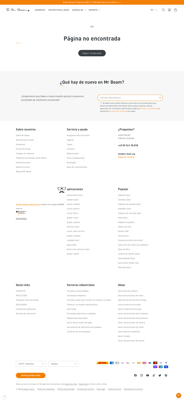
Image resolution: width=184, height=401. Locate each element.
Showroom (20, 144)
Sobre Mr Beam (23, 135)
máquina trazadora (126, 222)
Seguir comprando (92, 53)
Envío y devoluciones (76, 158)
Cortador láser (124, 199)
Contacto (71, 148)
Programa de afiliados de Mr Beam (31, 158)
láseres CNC (123, 231)
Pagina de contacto (126, 156)
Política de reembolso (46, 389)
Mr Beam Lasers (28, 389)
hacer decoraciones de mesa (130, 295)
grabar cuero (72, 217)
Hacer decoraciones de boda (79, 322)
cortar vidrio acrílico (76, 231)
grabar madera (73, 204)
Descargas (71, 162)
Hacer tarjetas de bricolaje (130, 309)
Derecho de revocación (26, 313)
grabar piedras (73, 222)
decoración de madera (128, 291)
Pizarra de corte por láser (78, 249)
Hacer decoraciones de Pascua (131, 322)
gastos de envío (71, 384)
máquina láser (124, 195)
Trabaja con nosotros (25, 153)
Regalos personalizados (77, 318)
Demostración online (25, 140)
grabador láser (124, 208)
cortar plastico (73, 208)
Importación (83, 384)
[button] (79, 10)
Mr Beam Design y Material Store (28, 204)
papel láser (72, 244)
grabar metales (73, 235)
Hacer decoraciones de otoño (131, 327)
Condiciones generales (26, 309)
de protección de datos (117, 111)
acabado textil (73, 240)
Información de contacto (133, 389)
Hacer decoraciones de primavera (133, 318)
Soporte (70, 140)
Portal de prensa (23, 162)
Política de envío (114, 389)
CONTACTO (21, 291)
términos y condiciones (148, 108)
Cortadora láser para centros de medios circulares (89, 300)
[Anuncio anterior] (23, 2)
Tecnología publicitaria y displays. (81, 313)
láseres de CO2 (124, 226)
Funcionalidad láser (126, 258)
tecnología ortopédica (76, 295)
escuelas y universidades (78, 291)
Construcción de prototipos (78, 331)
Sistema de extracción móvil (130, 240)
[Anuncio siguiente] (160, 2)
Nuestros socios (23, 167)
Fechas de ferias (23, 148)
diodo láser (123, 217)
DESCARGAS (21, 304)
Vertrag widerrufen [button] (30, 375)
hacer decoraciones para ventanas (133, 313)
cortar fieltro (72, 213)
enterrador (71, 309)
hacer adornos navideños (129, 331)
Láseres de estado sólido (129, 253)
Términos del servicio (85, 389)
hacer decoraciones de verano (131, 340)
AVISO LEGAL (21, 295)
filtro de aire (123, 235)
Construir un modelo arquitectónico (82, 304)
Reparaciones (73, 153)
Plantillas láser (124, 267)
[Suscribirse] (160, 97)
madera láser (73, 199)
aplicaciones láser (75, 195)
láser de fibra (124, 249)
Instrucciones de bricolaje (129, 304)
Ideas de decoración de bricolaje (132, 300)
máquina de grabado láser (129, 204)
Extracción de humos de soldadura (133, 244)
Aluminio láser (73, 226)
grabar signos (73, 253)
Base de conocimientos (77, 167)
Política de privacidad (66, 389)
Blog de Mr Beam (23, 171)
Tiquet (69, 144)
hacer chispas (124, 336)
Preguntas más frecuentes (78, 135)
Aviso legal (101, 389)
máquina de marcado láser (129, 213)
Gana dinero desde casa (128, 262)
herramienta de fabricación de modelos (84, 327)
